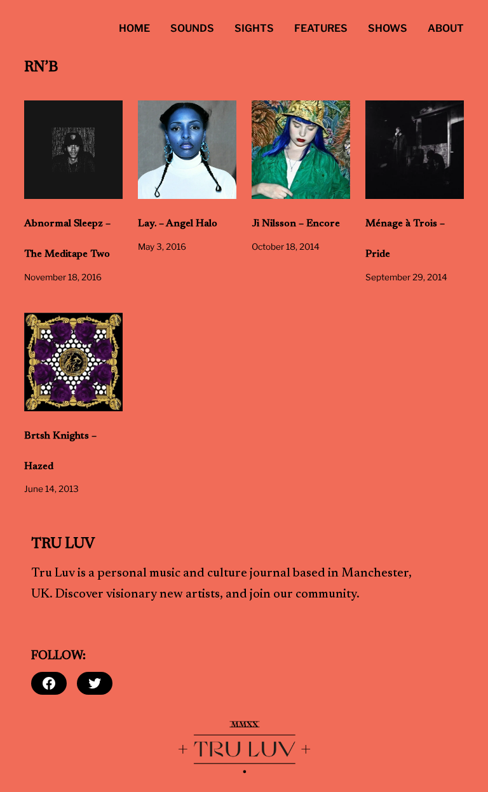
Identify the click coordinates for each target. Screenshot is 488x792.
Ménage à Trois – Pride (405, 239)
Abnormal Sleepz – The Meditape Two (67, 239)
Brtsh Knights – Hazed (60, 451)
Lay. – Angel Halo (177, 224)
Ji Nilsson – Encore (296, 224)
